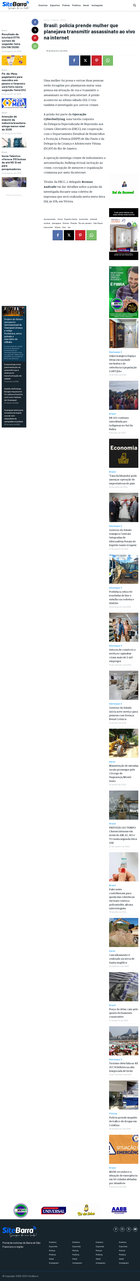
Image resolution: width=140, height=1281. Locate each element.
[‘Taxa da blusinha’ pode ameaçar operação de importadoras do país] (123, 453)
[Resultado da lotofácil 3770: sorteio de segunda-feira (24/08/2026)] (14, 60)
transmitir (48, 227)
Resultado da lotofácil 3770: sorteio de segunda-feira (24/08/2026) (11, 40)
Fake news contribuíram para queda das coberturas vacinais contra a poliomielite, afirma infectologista (122, 898)
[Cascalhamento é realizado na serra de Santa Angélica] (123, 932)
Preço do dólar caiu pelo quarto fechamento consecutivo (123, 1012)
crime (59, 219)
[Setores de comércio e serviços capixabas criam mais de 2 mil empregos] (123, 627)
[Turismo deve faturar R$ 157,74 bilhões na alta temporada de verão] (123, 1040)
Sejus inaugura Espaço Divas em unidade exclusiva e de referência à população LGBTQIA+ (123, 363)
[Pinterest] (35, 38)
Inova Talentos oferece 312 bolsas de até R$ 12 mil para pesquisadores (14, 162)
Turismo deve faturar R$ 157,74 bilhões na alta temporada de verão (123, 1066)
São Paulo (98, 223)
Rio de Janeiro (85, 223)
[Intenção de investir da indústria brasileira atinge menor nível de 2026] (14, 143)
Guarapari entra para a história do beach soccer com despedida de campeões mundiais (13, 416)
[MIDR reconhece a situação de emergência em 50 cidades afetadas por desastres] (123, 1149)
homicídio (83, 219)
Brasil (4, 30)
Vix (69, 227)
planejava (56, 223)
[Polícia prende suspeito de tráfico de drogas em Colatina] (123, 1095)
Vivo (64, 227)
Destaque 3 (115, 587)
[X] (35, 30)
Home (46, 20)
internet (93, 219)
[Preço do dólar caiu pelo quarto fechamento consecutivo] (123, 986)
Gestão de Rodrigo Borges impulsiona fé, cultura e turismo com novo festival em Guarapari (13, 394)
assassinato (50, 219)
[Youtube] (135, 1229)
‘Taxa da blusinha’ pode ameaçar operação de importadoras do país (123, 479)
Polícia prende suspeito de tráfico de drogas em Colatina (123, 1121)
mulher (47, 223)
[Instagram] (122, 1229)
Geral (112, 761)
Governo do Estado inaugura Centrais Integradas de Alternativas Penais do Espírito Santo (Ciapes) (122, 537)
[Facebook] (35, 22)
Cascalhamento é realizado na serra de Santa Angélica (121, 958)
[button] (134, 5)
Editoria (55, 20)
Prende (74, 223)
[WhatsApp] (35, 46)
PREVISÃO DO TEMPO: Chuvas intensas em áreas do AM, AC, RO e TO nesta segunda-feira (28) (123, 835)
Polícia (66, 223)
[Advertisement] (14, 248)
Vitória (57, 227)
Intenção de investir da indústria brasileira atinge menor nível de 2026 (13, 123)
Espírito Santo (70, 219)
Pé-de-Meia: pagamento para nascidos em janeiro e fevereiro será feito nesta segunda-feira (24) (14, 81)
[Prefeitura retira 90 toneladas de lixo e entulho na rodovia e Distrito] (123, 569)
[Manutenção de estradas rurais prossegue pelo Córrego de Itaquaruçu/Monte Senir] (123, 743)
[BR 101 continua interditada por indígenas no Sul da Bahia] (123, 395)
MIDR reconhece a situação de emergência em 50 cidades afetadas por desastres (123, 1177)
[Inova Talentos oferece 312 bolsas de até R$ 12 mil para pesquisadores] (14, 182)
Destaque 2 (115, 352)
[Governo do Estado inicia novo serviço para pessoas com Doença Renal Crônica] (123, 685)
